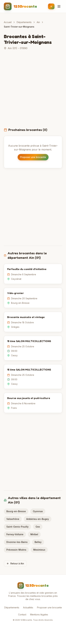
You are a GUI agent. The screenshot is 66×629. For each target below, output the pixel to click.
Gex (38, 526)
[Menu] (59, 6)
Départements (24, 22)
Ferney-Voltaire (14, 534)
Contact (22, 614)
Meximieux (39, 549)
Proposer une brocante (33, 157)
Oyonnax (38, 511)
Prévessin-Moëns (16, 549)
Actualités (28, 607)
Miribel (34, 534)
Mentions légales (39, 614)
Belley (38, 542)
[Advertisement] (33, 91)
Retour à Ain (17, 563)
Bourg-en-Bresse (16, 511)
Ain (38, 22)
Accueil (8, 22)
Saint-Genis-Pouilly (17, 526)
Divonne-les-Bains (17, 542)
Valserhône (12, 519)
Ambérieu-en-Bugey (37, 519)
